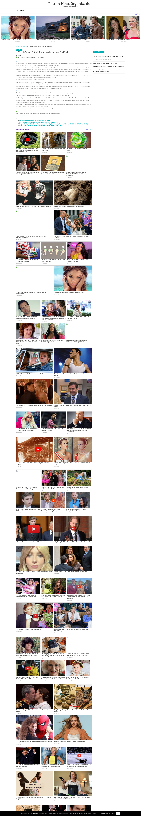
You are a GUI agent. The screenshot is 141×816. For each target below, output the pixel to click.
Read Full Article (24, 116)
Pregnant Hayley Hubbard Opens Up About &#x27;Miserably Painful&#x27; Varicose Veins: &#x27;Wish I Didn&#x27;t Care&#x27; (53, 124)
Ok (118, 813)
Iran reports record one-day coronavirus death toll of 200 (34, 120)
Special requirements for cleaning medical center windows (108, 56)
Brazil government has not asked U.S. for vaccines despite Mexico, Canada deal (40, 125)
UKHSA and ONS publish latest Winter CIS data (105, 63)
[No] (139, 813)
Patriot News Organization (70, 3)
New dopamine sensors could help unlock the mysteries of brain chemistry (39, 122)
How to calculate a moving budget (102, 59)
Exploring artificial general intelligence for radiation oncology (108, 66)
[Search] (122, 11)
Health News (20, 10)
